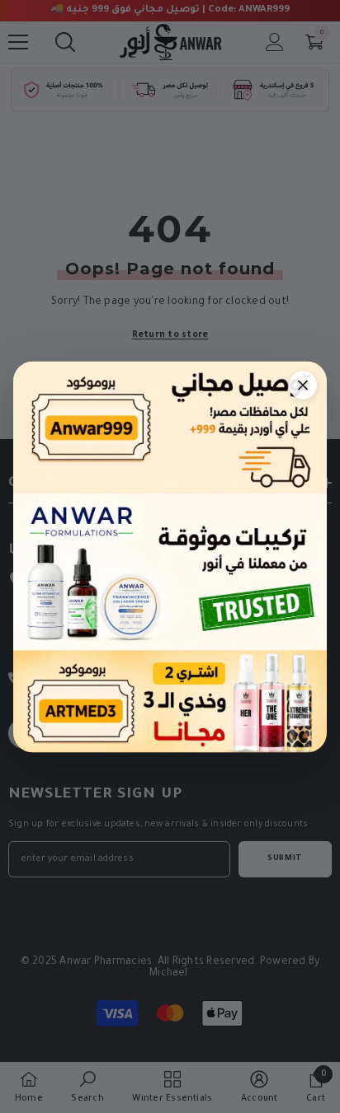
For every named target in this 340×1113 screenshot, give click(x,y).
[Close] (303, 385)
